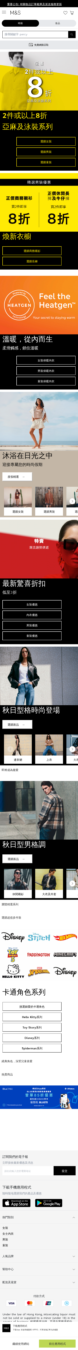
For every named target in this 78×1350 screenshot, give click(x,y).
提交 (64, 1171)
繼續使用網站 (20, 1344)
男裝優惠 (32, 625)
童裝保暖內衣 (46, 381)
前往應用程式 (57, 1344)
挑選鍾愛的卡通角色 (32, 1006)
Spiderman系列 (32, 1048)
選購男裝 (46, 152)
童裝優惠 (32, 636)
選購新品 (13, 724)
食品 (57, 23)
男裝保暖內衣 (46, 371)
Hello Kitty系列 (32, 1017)
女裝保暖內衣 (46, 360)
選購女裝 (46, 141)
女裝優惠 (32, 604)
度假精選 (13, 477)
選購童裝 (46, 162)
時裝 (20, 23)
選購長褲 (32, 261)
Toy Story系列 (32, 1027)
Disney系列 (32, 1038)
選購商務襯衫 (32, 251)
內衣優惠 (32, 615)
